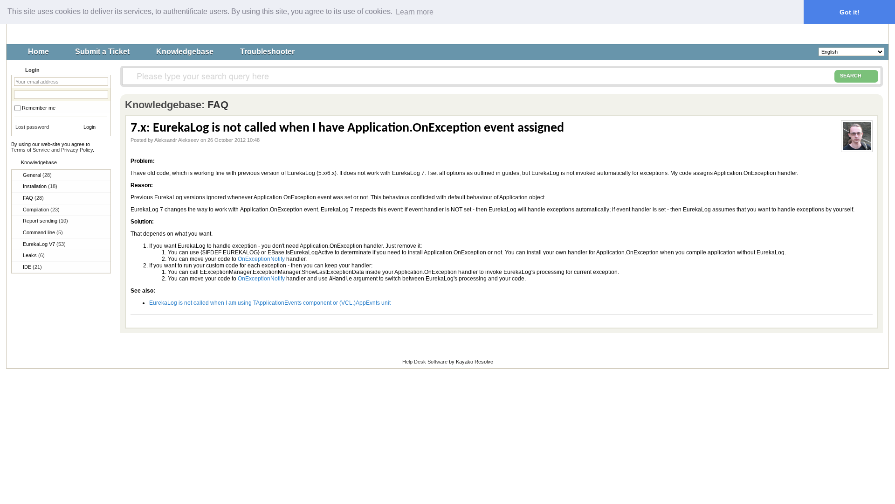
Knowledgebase (184, 52)
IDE (32, 267)
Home (38, 52)
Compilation (41, 209)
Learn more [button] (415, 12)
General (37, 175)
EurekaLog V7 (44, 244)
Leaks (34, 255)
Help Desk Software (425, 361)
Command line (43, 232)
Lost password (32, 127)
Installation (40, 186)
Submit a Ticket (102, 52)
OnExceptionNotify (261, 259)
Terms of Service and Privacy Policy (52, 150)
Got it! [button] (850, 12)
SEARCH (850, 75)
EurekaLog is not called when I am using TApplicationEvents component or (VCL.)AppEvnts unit (270, 303)
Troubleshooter (267, 52)
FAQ (33, 198)
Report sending (45, 221)
